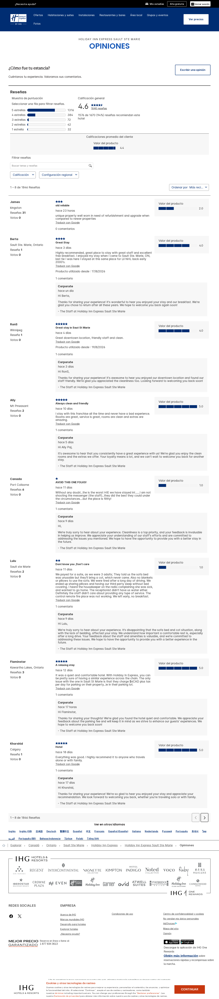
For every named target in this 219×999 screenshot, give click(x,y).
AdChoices (169, 923)
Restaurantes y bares (112, 15)
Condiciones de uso (122, 913)
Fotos (37, 23)
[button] (200, 3)
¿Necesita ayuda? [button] (25, 4)
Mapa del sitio (171, 928)
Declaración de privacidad (67, 995)
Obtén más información (181, 955)
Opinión (167, 933)
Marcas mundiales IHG (72, 919)
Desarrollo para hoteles (73, 924)
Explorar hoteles (69, 929)
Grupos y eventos (157, 15)
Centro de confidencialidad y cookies (183, 913)
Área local (136, 15)
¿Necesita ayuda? (70, 934)
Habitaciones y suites (61, 15)
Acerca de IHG (68, 914)
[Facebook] (11, 916)
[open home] (5, 845)
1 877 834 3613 (49, 943)
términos (59, 992)
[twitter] (20, 916)
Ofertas (38, 15)
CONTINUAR (189, 989)
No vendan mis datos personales (181, 918)
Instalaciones (87, 15)
